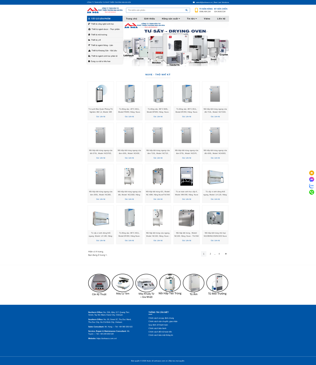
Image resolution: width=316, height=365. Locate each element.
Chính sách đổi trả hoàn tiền (160, 332)
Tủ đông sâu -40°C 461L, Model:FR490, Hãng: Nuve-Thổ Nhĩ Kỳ (129, 112)
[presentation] (128, 44)
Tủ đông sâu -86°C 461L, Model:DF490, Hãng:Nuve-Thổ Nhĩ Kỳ (129, 236)
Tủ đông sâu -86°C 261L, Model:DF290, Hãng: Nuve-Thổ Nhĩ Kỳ (187, 112)
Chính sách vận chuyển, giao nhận (162, 321)
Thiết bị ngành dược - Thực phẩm (106, 29)
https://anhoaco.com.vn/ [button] (107, 338)
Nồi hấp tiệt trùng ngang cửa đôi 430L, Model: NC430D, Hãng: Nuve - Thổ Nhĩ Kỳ (215, 153)
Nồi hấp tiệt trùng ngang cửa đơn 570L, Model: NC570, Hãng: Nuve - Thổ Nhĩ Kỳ (186, 153)
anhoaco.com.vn (161, 361)
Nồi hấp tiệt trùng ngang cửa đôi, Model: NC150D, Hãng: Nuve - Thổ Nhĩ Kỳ (129, 195)
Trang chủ (131, 19)
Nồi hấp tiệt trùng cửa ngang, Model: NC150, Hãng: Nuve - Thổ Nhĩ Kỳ (158, 236)
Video (207, 19)
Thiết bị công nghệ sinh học (102, 24)
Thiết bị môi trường (99, 35)
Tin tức (191, 19)
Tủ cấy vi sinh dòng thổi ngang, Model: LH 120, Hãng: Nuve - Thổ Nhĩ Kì (215, 195)
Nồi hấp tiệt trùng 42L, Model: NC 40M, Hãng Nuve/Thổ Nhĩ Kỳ (158, 195)
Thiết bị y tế (96, 40)
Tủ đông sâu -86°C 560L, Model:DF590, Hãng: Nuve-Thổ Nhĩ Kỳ (158, 112)
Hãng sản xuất (170, 19)
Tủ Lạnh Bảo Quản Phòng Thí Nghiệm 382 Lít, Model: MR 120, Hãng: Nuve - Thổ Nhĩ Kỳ (101, 112)
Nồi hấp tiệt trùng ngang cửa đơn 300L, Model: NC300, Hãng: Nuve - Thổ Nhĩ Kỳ (100, 195)
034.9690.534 (220, 10)
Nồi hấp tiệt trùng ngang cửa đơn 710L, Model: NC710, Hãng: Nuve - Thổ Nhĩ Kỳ (158, 153)
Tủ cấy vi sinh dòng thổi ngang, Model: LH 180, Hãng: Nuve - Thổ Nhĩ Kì (101, 236)
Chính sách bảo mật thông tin (160, 335)
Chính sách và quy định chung (161, 318)
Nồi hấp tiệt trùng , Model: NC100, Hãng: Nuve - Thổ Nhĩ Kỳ (186, 236)
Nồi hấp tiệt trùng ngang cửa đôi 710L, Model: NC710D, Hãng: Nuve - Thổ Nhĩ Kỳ (215, 112)
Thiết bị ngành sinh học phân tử (104, 56)
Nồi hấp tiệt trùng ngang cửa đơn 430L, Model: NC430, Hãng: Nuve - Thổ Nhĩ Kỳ (129, 153)
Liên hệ (221, 19)
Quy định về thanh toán (158, 325)
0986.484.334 (206, 10)
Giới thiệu (149, 19)
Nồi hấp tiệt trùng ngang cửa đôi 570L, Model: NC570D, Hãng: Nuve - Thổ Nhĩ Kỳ (100, 153)
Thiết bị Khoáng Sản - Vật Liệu (104, 50)
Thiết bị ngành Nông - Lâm (102, 45)
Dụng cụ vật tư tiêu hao (100, 61)
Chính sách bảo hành (157, 328)
